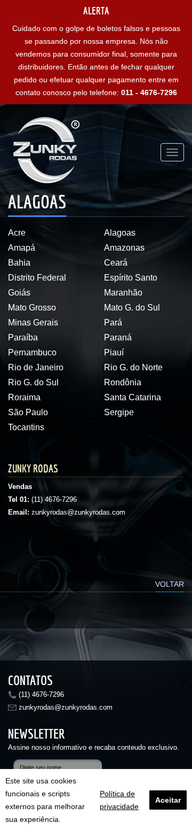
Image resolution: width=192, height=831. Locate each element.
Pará (113, 322)
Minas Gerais (33, 322)
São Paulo (28, 412)
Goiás (19, 292)
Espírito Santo (130, 277)
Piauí (114, 352)
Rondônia (122, 382)
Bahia (19, 262)
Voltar (169, 584)
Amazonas (124, 247)
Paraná (118, 337)
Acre (17, 232)
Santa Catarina (132, 397)
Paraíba (23, 337)
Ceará (115, 262)
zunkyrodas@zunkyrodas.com (66, 707)
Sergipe (119, 412)
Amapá (21, 247)
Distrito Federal (37, 277)
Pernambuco (32, 352)
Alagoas (119, 232)
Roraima (24, 397)
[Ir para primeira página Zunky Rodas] (48, 152)
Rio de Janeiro (35, 367)
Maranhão (123, 292)
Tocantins (26, 427)
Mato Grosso (32, 307)
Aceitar (168, 800)
